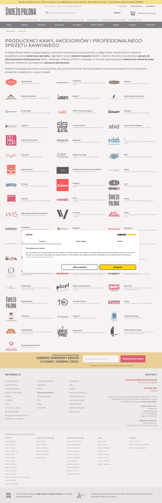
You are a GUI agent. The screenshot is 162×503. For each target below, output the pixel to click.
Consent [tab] (42, 241)
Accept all (118, 267)
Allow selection (79, 267)
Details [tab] (119, 241)
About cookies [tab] (81, 241)
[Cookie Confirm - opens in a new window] (126, 234)
